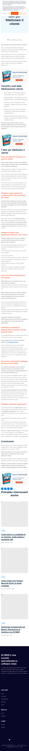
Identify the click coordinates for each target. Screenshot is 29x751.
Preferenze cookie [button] (6, 13)
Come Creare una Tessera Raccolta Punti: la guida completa (12, 583)
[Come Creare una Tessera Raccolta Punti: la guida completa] (14, 560)
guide (3, 530)
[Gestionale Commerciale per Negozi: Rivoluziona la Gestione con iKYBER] (14, 606)
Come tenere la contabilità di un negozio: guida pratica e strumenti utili (13, 537)
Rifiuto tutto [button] (23, 13)
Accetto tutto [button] (14, 13)
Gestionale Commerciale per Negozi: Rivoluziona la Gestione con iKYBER (13, 629)
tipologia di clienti (13, 342)
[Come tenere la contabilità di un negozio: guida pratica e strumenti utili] (14, 514)
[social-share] (2, 489)
